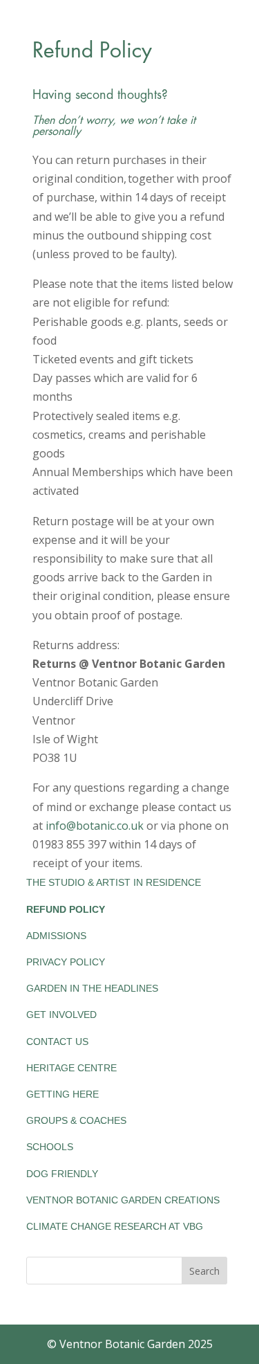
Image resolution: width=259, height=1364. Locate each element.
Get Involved (61, 1014)
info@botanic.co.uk (95, 825)
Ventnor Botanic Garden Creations (123, 1200)
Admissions (56, 935)
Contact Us (57, 1041)
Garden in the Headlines (92, 988)
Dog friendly (62, 1173)
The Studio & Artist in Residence (113, 882)
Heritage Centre (71, 1067)
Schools (49, 1146)
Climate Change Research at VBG (114, 1226)
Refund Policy (65, 909)
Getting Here (62, 1094)
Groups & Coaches (76, 1120)
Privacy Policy (65, 961)
